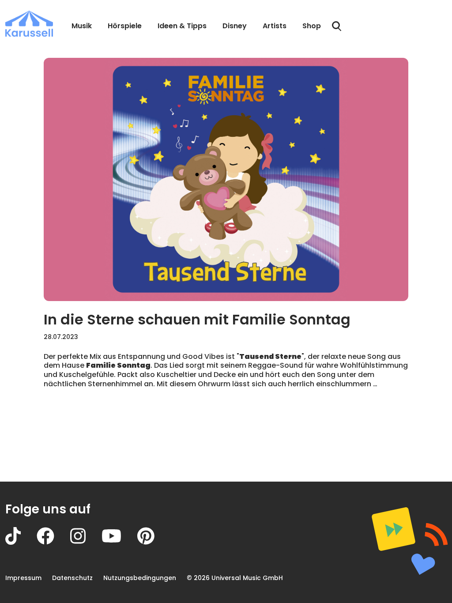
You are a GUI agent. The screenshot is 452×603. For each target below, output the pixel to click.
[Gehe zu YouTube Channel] (119, 542)
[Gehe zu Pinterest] (153, 542)
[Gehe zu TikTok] (21, 542)
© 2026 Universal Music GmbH (235, 578)
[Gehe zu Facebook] (53, 542)
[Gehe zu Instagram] (86, 542)
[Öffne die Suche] (336, 26)
